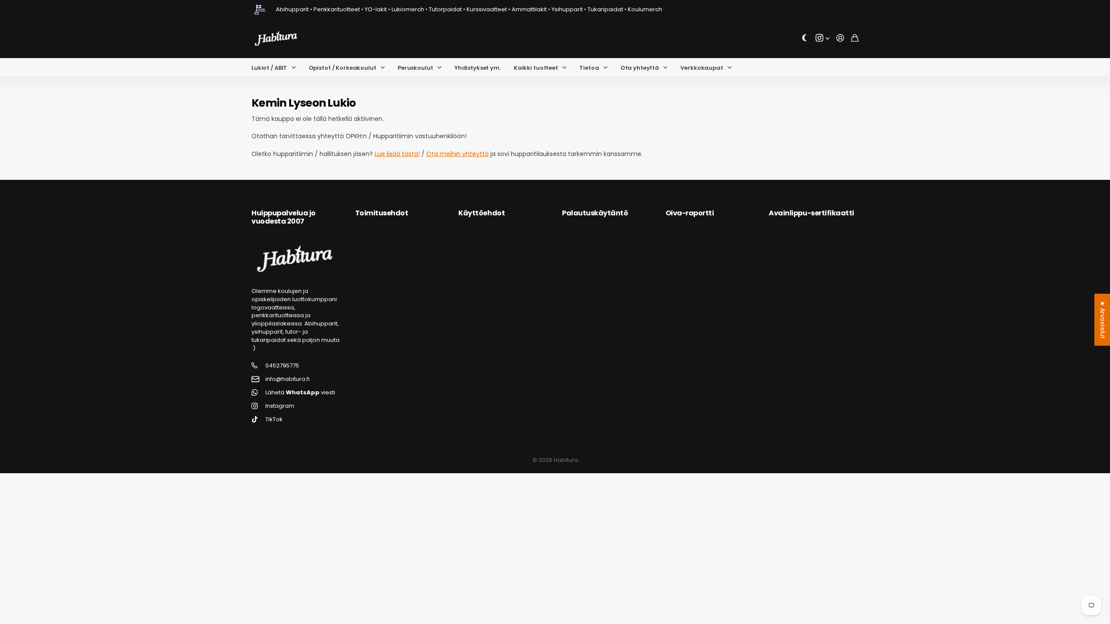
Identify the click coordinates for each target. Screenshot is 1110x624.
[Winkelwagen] (855, 38)
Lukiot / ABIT (269, 68)
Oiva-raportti (690, 213)
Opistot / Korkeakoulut (342, 68)
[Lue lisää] (822, 38)
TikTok (274, 419)
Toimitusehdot (381, 213)
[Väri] (805, 38)
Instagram (279, 406)
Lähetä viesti (300, 392)
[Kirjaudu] (840, 38)
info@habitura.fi (287, 379)
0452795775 (282, 366)
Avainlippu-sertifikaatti (811, 213)
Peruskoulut (415, 68)
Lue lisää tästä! (397, 154)
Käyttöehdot (481, 213)
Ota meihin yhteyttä (457, 154)
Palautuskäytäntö (595, 213)
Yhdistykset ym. (477, 68)
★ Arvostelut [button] (1102, 320)
